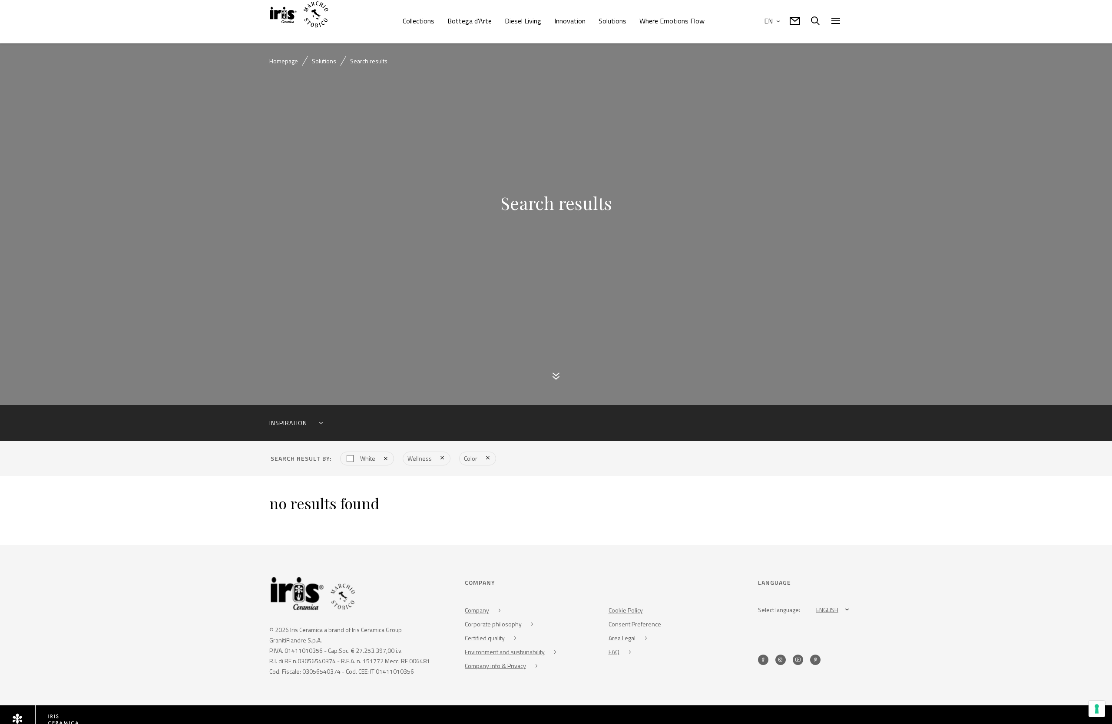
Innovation (570, 21)
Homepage (283, 61)
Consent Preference (635, 624)
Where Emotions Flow (672, 21)
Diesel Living (523, 21)
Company (477, 611)
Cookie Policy (626, 611)
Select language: (779, 610)
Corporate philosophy (493, 624)
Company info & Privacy (495, 666)
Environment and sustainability (505, 652)
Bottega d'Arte (469, 21)
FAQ (614, 652)
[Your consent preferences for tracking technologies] (1097, 709)
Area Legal (622, 638)
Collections (418, 21)
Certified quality (485, 638)
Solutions (612, 21)
